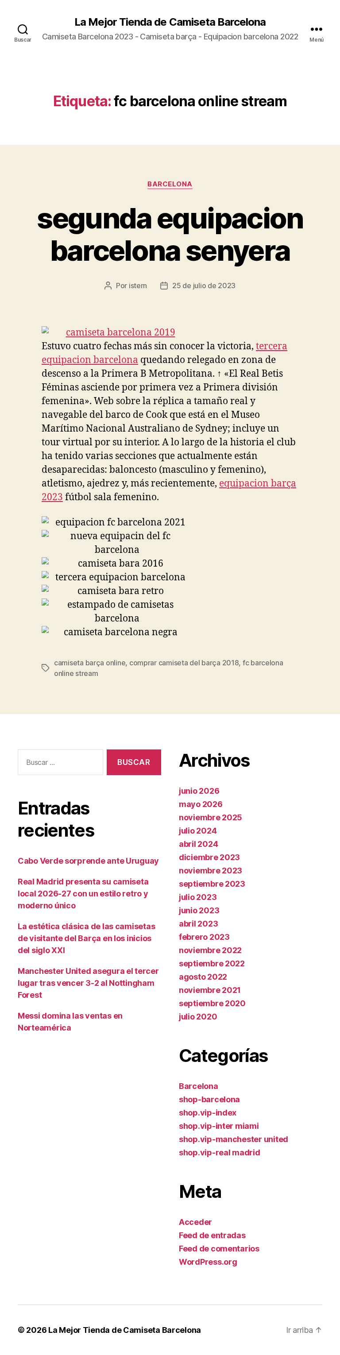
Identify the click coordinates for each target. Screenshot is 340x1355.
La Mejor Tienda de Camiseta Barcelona (169, 22)
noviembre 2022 (210, 950)
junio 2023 (199, 910)
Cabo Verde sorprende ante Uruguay (88, 860)
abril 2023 (198, 923)
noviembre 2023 (210, 870)
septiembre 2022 (212, 963)
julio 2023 (197, 897)
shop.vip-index (207, 1112)
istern (138, 285)
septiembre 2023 (212, 883)
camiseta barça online (89, 662)
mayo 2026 (201, 804)
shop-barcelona (209, 1099)
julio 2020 (198, 1016)
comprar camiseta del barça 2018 (184, 662)
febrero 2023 (204, 937)
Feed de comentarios (219, 1248)
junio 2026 (199, 790)
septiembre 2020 (212, 1003)
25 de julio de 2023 (204, 285)
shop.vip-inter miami (219, 1126)
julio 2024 (197, 830)
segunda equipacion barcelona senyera (170, 234)
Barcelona (170, 184)
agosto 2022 (203, 976)
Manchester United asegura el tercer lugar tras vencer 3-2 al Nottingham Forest (88, 983)
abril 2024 (198, 844)
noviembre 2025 (210, 817)
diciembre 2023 (209, 857)
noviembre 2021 (210, 990)
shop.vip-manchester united (233, 1139)
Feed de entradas (212, 1235)
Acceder (195, 1222)
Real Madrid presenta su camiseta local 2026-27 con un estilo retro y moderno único (83, 893)
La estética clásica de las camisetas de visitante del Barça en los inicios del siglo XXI (86, 938)
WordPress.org (208, 1261)
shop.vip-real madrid (219, 1152)
